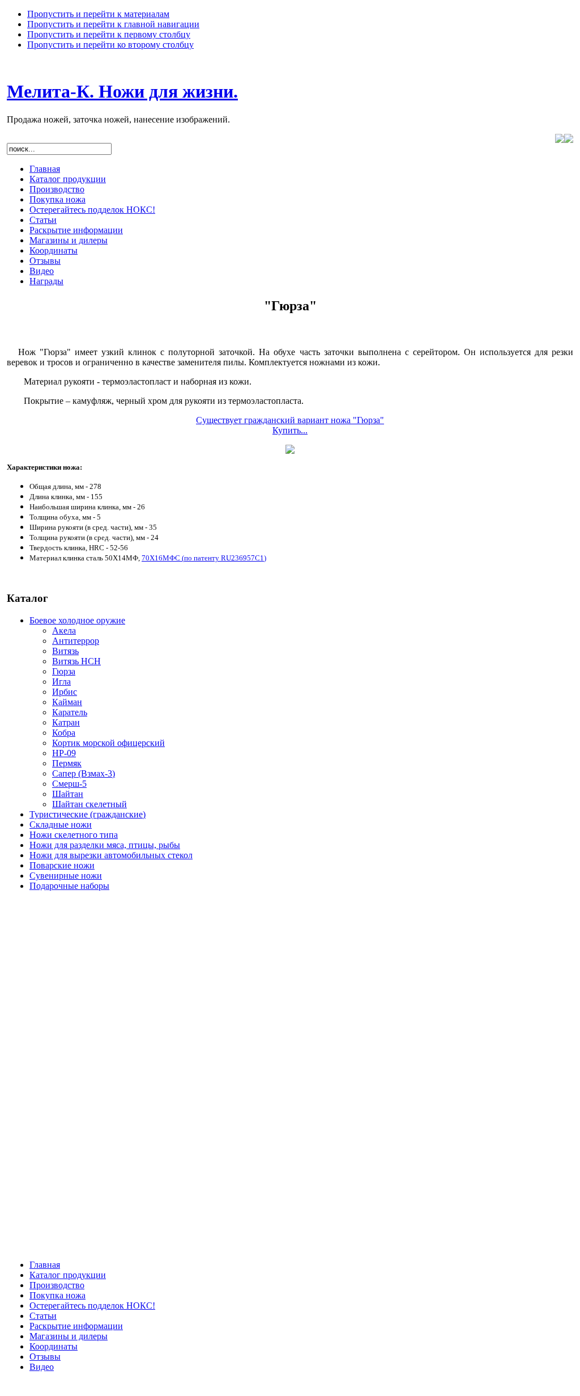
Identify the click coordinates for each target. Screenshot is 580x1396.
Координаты (53, 250)
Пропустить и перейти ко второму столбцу (110, 44)
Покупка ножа (57, 199)
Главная (44, 169)
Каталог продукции (67, 179)
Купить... (290, 430)
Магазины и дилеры (68, 240)
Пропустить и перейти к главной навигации (113, 24)
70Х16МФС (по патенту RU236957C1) (204, 558)
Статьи (43, 220)
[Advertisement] (52, 1080)
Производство (56, 189)
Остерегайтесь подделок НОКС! (92, 209)
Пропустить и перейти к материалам (98, 14)
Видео (41, 271)
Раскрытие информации (76, 230)
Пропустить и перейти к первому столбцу (108, 34)
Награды (46, 281)
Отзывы (45, 260)
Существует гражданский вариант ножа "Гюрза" (290, 420)
